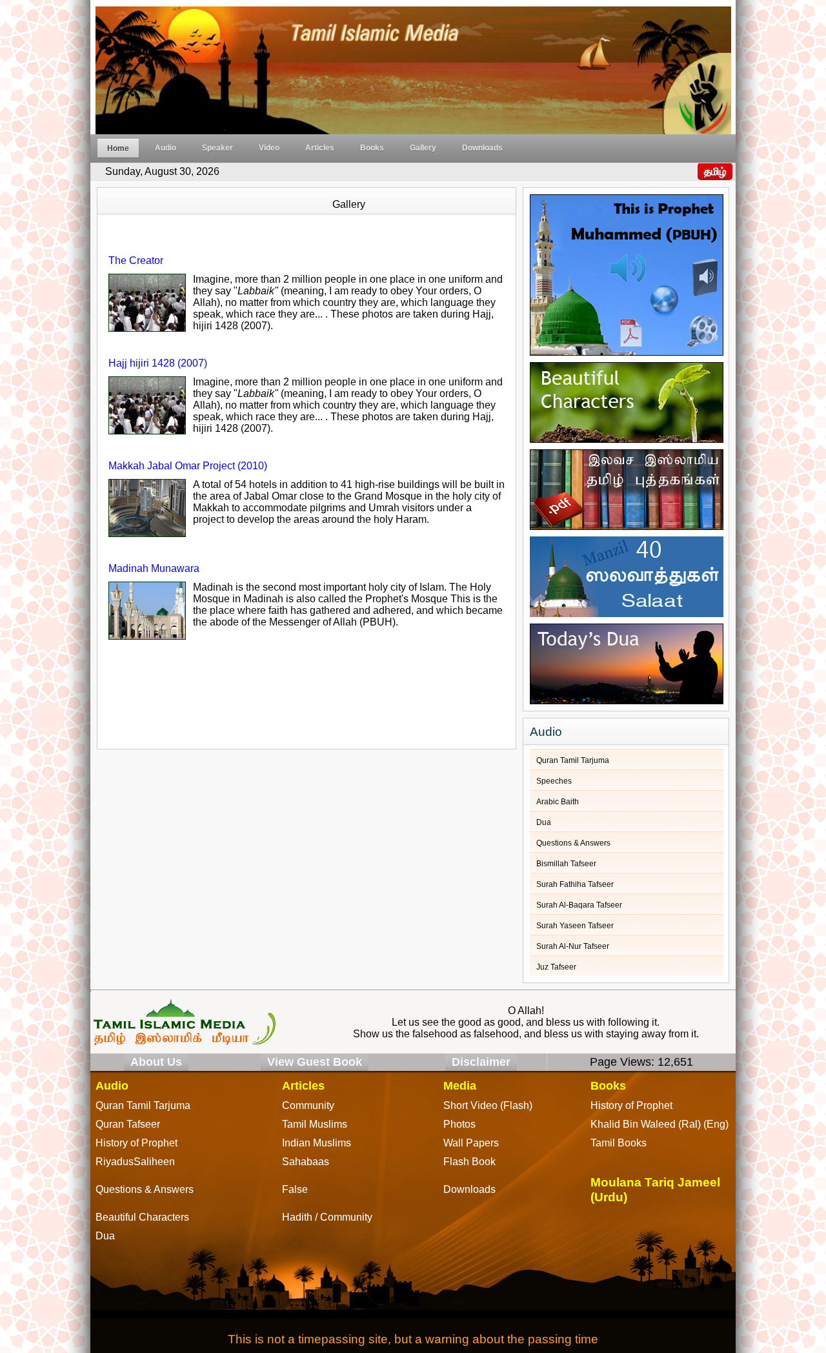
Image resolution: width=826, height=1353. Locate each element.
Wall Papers (471, 1142)
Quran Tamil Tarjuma (572, 760)
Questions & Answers (573, 843)
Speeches (554, 781)
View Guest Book (314, 1061)
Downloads (482, 147)
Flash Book (469, 1161)
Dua (543, 822)
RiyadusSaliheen (135, 1161)
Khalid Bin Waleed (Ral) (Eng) (659, 1124)
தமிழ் (715, 171)
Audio (165, 147)
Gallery (423, 147)
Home (118, 148)
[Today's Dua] (626, 661)
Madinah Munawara (153, 568)
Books (372, 147)
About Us (156, 1061)
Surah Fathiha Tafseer (575, 884)
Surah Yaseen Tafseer (575, 925)
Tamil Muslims (314, 1124)
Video (269, 147)
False (295, 1189)
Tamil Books (618, 1142)
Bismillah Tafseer (566, 863)
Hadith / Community (327, 1217)
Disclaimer (481, 1061)
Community (308, 1105)
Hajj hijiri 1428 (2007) (157, 363)
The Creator (135, 260)
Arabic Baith (557, 801)
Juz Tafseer (556, 967)
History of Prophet (631, 1105)
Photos (459, 1124)
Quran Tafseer (128, 1124)
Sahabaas (305, 1161)
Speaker (217, 147)
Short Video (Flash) (487, 1105)
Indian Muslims (316, 1142)
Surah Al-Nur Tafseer (572, 946)
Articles (319, 147)
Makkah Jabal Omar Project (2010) (187, 465)
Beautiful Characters (142, 1217)
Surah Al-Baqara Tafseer (579, 905)
